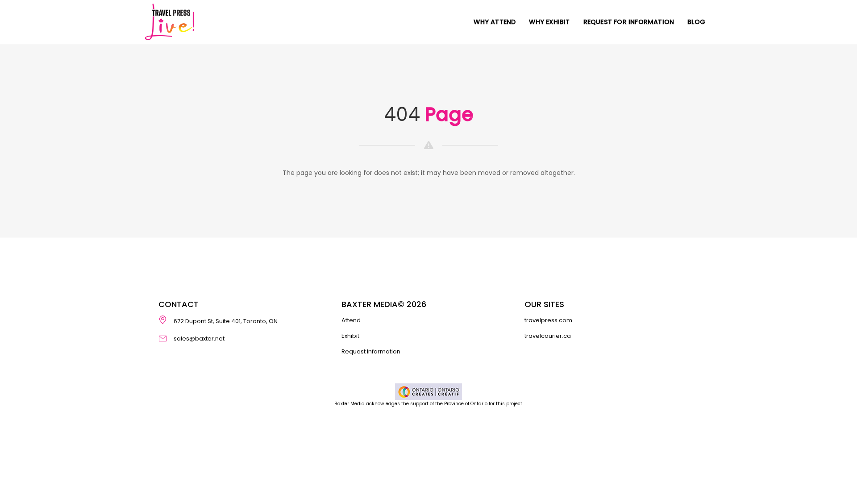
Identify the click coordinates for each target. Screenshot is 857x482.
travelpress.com (548, 320)
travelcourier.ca (547, 336)
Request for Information (628, 21)
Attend (351, 320)
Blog (696, 21)
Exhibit (350, 336)
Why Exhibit (549, 21)
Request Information (370, 351)
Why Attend (495, 21)
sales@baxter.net (199, 338)
